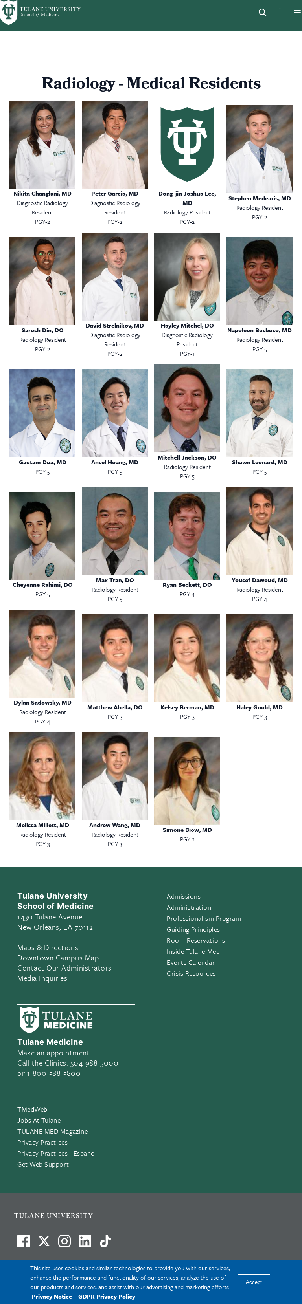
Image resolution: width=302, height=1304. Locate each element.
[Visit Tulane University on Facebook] (23, 1244)
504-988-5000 (94, 1062)
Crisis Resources (191, 973)
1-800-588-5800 (54, 1073)
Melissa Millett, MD (42, 824)
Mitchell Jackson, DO (187, 457)
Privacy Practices (42, 1142)
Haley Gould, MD (259, 707)
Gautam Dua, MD (42, 462)
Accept (254, 1282)
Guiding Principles (193, 929)
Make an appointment (53, 1052)
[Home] (41, 12)
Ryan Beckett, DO (187, 584)
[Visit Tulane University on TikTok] (105, 1244)
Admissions (184, 896)
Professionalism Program (204, 918)
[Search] (262, 12)
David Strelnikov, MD (115, 325)
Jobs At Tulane (39, 1120)
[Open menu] (297, 12)
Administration (189, 907)
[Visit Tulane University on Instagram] (64, 1244)
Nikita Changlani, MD (42, 193)
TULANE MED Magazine (52, 1131)
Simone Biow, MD (187, 829)
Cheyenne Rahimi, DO (43, 584)
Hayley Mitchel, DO (187, 325)
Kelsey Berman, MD (187, 707)
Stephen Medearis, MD (259, 198)
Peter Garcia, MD (114, 193)
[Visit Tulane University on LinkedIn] (85, 1244)
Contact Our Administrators (64, 967)
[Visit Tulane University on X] (44, 1244)
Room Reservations (196, 940)
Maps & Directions (47, 947)
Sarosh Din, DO (43, 330)
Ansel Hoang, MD (114, 462)
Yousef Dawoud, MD (260, 579)
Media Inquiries (42, 978)
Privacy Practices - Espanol (57, 1153)
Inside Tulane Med (193, 951)
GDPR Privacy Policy (106, 1296)
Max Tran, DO (115, 579)
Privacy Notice (52, 1296)
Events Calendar (191, 962)
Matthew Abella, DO (115, 707)
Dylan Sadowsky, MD (43, 702)
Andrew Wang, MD (114, 824)
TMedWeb (32, 1109)
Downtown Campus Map (58, 957)
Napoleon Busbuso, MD (259, 330)
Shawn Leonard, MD (259, 462)
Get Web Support (43, 1164)
